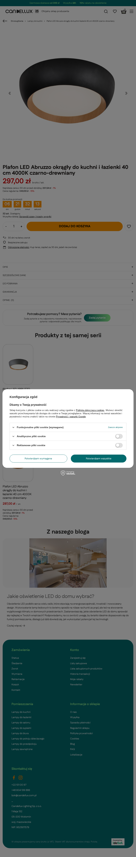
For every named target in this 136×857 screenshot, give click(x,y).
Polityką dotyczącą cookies (90, 410)
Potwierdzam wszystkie (98, 458)
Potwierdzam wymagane (38, 458)
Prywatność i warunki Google (71, 416)
